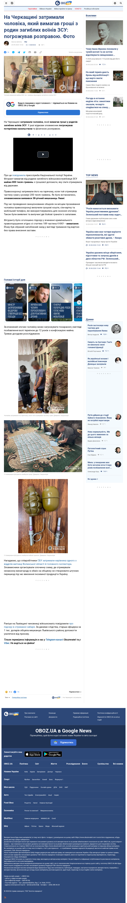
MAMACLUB (45, 818)
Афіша (26, 826)
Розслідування (73, 764)
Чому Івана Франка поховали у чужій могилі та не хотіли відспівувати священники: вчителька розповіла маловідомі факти (103, 52)
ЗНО (60, 787)
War (25, 42)
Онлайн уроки (46, 787)
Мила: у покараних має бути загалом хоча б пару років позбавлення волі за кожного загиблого (100, 465)
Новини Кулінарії (46, 803)
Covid (54, 818)
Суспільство (103, 764)
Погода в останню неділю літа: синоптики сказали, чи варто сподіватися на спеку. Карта (98, 103)
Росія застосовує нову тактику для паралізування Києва (98, 328)
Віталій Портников (94, 351)
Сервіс (56, 795)
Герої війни (32, 9)
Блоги (84, 764)
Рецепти (27, 803)
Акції (50, 795)
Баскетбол (36, 779)
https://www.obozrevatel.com (85, 837)
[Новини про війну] (56, 698)
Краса (41, 826)
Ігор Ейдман (92, 455)
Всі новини (118, 764)
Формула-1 (59, 779)
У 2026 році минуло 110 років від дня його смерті (103, 60)
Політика (24, 764)
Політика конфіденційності (107, 713)
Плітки (33, 826)
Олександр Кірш (93, 472)
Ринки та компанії (31, 811)
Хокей (44, 779)
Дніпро (50, 772)
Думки (90, 319)
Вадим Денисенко (94, 441)
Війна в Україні (45, 9)
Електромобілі (40, 795)
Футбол (27, 779)
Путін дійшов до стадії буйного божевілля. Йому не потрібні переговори (100, 418)
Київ (26, 772)
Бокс (51, 779)
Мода (47, 826)
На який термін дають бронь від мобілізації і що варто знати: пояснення (97, 76)
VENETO (78, 9)
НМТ (66, 787)
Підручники (34, 787)
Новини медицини (31, 818)
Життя (54, 764)
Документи (53, 717)
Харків (32, 772)
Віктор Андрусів (93, 334)
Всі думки (92, 479)
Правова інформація (80, 713)
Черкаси (58, 772)
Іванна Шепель (16, 42)
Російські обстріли (91, 9)
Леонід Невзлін (93, 424)
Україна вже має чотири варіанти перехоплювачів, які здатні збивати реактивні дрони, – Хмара (104, 234)
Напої (35, 803)
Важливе (91, 15)
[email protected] (33, 885)
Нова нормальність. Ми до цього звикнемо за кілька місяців (99, 434)
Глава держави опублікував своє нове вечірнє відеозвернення (101, 219)
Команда (52, 713)
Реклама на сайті (31, 717)
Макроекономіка (46, 811)
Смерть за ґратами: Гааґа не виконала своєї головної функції (100, 345)
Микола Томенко (93, 368)
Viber (6, 643)
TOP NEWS (92, 175)
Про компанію (29, 713)
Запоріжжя (41, 772)
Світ (37, 764)
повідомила (18, 175)
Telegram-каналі (54, 639)
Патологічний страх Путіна (97, 449)
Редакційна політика (19, 697)
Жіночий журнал (58, 826)
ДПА (55, 787)
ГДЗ (25, 787)
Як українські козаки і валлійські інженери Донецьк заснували (98, 361)
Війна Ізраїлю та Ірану (63, 9)
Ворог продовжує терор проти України (101, 242)
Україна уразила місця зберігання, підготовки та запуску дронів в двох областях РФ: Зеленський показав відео (104, 255)
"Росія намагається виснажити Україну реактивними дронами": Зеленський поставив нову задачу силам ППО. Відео (104, 211)
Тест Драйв (28, 795)
